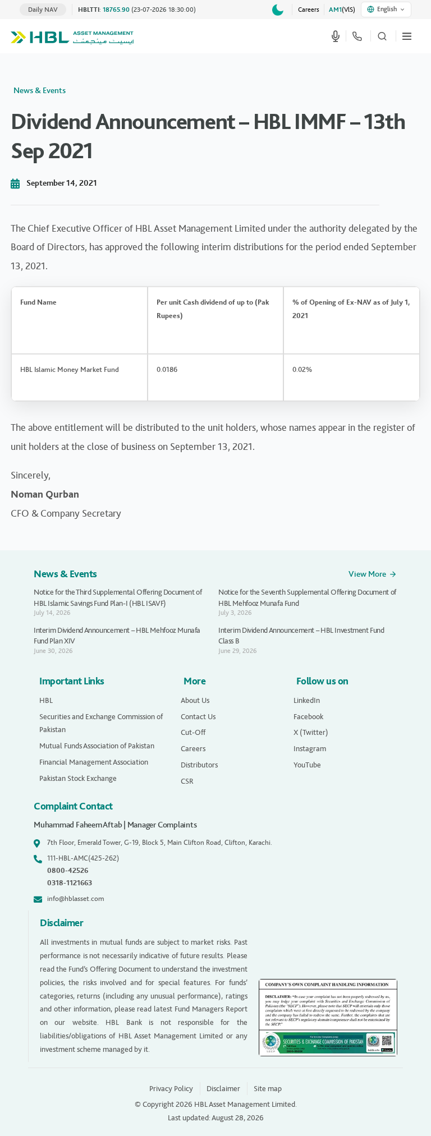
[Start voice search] (335, 36)
